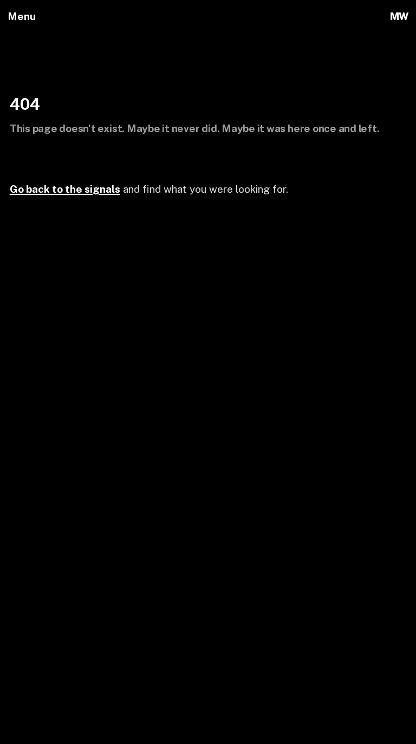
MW (399, 16)
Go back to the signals (65, 189)
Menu (22, 16)
